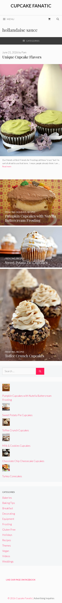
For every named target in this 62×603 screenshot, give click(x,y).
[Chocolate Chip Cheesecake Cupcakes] (6, 454)
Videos (6, 556)
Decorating (8, 513)
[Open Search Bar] (58, 19)
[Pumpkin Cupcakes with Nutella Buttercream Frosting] (31, 223)
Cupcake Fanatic (31, 5)
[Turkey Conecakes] (6, 469)
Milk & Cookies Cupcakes (16, 445)
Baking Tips (8, 502)
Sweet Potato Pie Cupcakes (17, 415)
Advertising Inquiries (44, 598)
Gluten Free (8, 529)
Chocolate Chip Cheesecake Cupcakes (23, 461)
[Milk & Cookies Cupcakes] (6, 439)
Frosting (7, 524)
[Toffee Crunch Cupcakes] (31, 359)
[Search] (40, 371)
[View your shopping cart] (49, 19)
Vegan (5, 550)
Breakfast (7, 508)
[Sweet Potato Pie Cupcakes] (31, 265)
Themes (6, 545)
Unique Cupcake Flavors (21, 57)
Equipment (8, 518)
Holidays (7, 534)
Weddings (8, 561)
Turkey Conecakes (12, 476)
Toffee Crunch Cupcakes (15, 430)
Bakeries (7, 497)
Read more (6, 166)
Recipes (6, 540)
